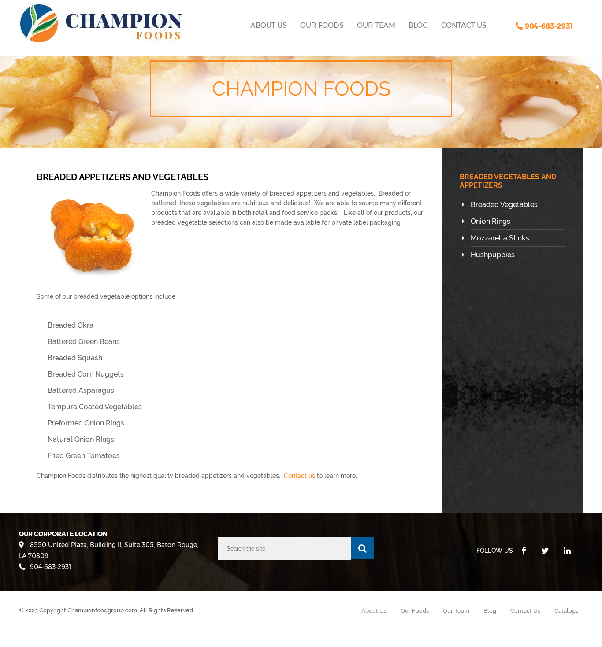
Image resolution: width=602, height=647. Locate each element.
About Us (268, 25)
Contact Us (464, 25)
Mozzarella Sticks (500, 238)
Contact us (299, 475)
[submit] (362, 548)
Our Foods (322, 25)
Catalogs (566, 610)
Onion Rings (490, 221)
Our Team (376, 25)
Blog (418, 25)
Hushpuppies (493, 255)
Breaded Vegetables (504, 204)
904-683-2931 (50, 567)
